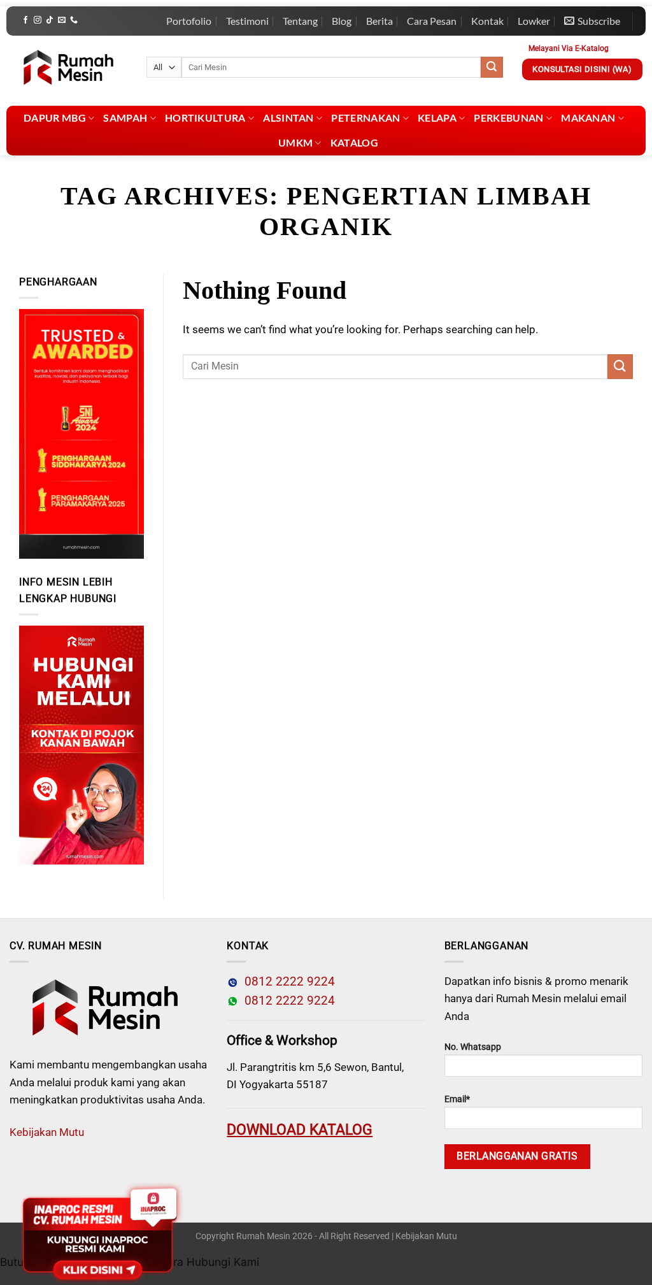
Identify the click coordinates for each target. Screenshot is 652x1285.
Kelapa (437, 117)
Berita (379, 21)
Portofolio (188, 21)
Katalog (354, 142)
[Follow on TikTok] (49, 20)
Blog (341, 21)
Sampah (125, 117)
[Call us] (74, 20)
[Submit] (491, 67)
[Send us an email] (62, 20)
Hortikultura (205, 117)
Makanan (588, 117)
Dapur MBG (55, 117)
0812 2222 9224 (286, 982)
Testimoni (247, 21)
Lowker (534, 21)
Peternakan (365, 117)
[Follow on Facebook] (25, 20)
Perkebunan (508, 117)
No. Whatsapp (472, 1047)
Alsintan (288, 117)
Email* (457, 1099)
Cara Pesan (432, 21)
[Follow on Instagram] (37, 20)
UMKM (295, 142)
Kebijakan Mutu (47, 1132)
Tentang (300, 21)
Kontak (487, 21)
